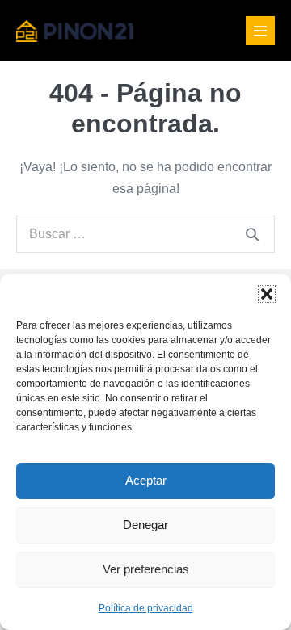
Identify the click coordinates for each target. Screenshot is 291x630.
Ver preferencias (146, 569)
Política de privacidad (146, 608)
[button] (267, 294)
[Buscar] (252, 234)
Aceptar (146, 480)
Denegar (145, 524)
